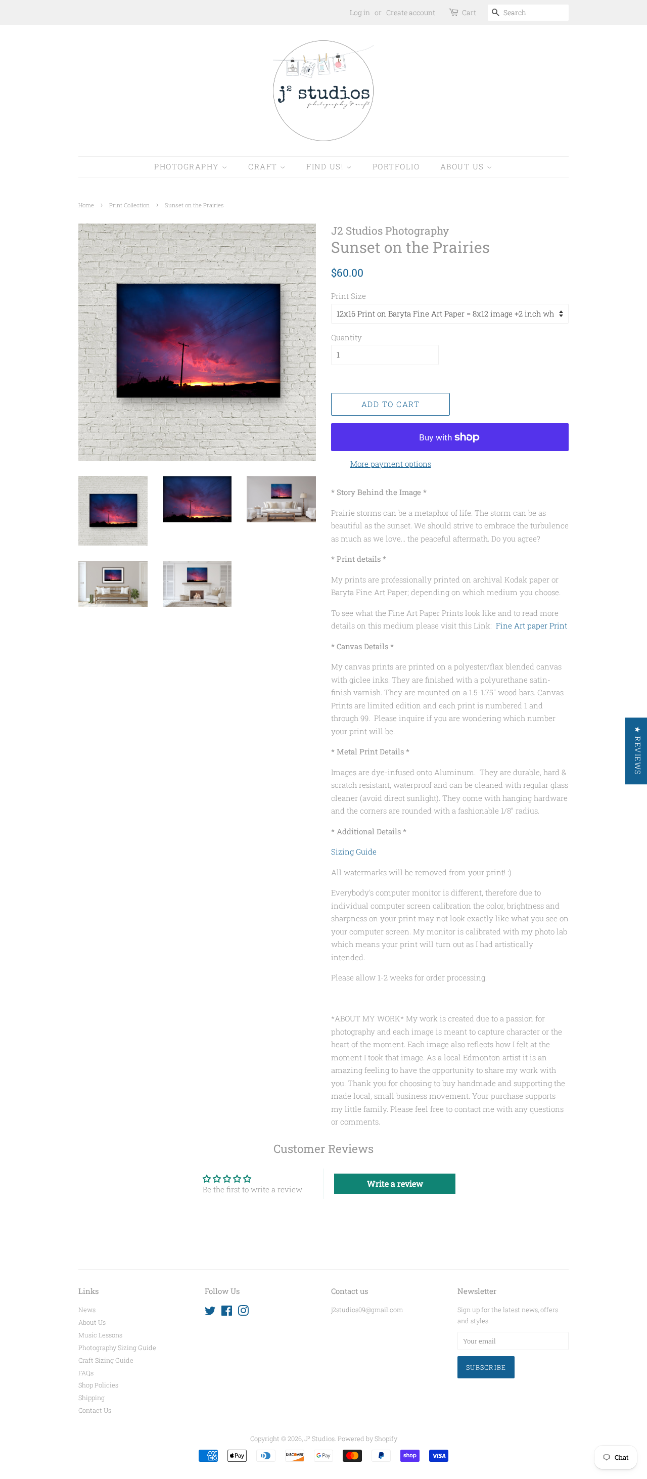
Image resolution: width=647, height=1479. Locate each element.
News (87, 1310)
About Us (463, 166)
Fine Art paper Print (531, 625)
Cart (469, 12)
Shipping (91, 1398)
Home (86, 205)
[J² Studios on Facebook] (227, 1313)
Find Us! (326, 166)
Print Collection (129, 205)
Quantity (346, 337)
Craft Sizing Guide (105, 1360)
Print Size (348, 296)
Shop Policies (98, 1385)
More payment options (390, 464)
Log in (360, 12)
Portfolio (396, 166)
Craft (264, 166)
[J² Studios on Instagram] (243, 1313)
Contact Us (94, 1410)
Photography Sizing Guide (117, 1347)
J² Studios (319, 1439)
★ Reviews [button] (637, 751)
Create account (410, 12)
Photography (188, 166)
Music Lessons (100, 1335)
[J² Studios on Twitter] (210, 1313)
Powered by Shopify (367, 1439)
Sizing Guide (354, 851)
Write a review (395, 1183)
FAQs (86, 1373)
